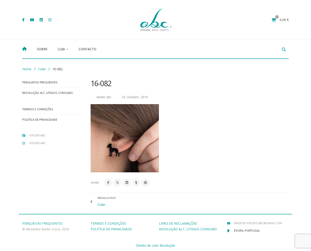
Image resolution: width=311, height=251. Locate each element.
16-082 (101, 83)
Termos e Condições (37, 109)
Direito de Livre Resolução (155, 245)
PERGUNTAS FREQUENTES (42, 223)
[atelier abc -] (156, 19)
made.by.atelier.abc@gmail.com (258, 223)
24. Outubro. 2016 (135, 97)
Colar (42, 69)
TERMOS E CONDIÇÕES (108, 223)
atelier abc (104, 97)
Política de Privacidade (39, 120)
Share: (95, 183)
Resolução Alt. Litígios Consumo (47, 93)
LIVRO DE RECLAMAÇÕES (178, 223)
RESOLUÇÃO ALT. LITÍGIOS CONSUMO (188, 229)
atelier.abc (37, 135)
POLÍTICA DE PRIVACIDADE (111, 229)
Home (26, 69)
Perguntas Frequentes (40, 82)
